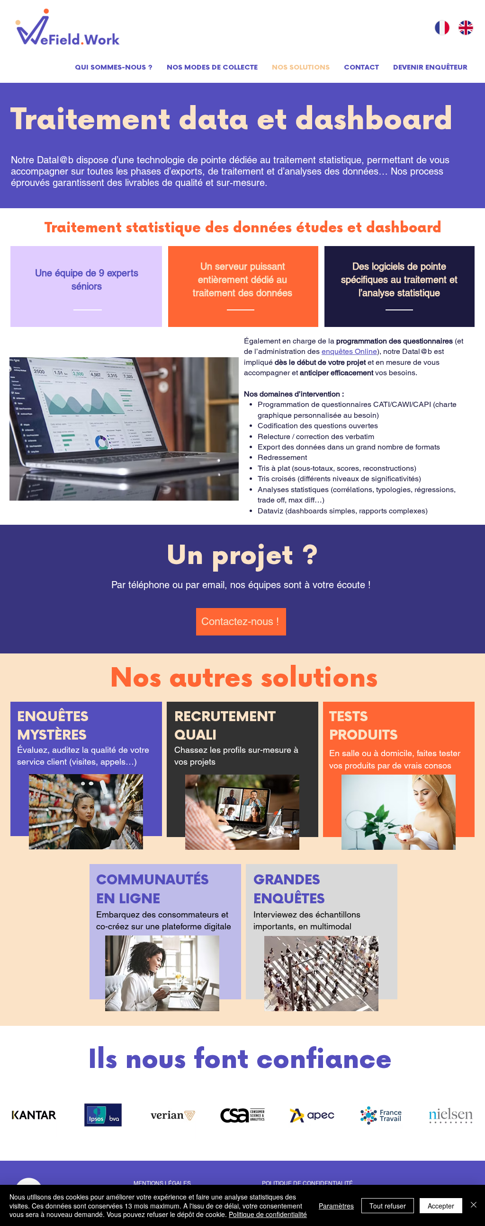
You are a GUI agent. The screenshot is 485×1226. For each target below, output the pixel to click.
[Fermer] (473, 1205)
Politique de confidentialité (268, 1214)
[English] (463, 27)
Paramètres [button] (336, 1205)
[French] (439, 27)
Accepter (441, 1205)
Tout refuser (387, 1205)
